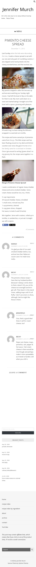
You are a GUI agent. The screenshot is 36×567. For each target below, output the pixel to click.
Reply (32, 243)
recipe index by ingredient (11, 509)
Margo (12, 140)
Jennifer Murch (18, 9)
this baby (5, 462)
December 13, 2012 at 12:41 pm (24, 339)
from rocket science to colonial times (11, 479)
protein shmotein (7, 446)
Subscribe (18, 433)
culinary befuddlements (9, 470)
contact (4, 522)
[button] (35, 2)
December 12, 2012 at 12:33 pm (19, 274)
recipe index (6, 504)
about (4, 513)
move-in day (5, 454)
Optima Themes (23, 563)
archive (4, 518)
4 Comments (30, 229)
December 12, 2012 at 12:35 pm (24, 315)
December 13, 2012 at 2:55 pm (19, 246)
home (4, 499)
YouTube (5, 527)
